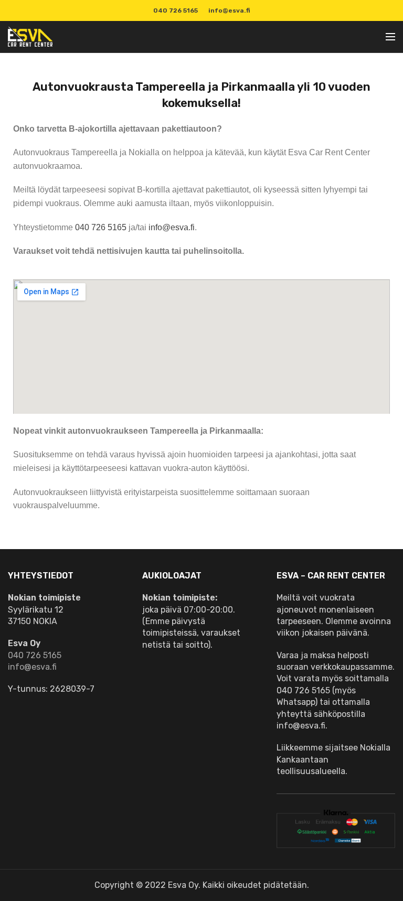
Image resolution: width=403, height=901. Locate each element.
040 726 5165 (100, 227)
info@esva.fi (229, 10)
